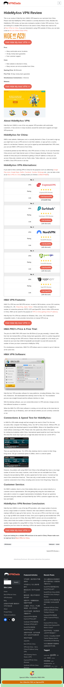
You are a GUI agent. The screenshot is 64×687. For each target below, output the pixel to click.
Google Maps (15, 172)
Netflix (22, 172)
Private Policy (8, 612)
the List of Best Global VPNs (18, 30)
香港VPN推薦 (28, 638)
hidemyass (51, 544)
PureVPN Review (46, 263)
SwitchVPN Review (52, 551)
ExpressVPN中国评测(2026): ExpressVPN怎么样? (51, 618)
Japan (26, 307)
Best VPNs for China (11, 28)
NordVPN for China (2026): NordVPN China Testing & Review (52, 594)
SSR (53, 663)
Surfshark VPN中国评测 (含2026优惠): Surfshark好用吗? (52, 602)
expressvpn (46, 655)
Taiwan (30, 307)
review (57, 544)
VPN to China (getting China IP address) (45, 312)
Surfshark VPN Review (46, 216)
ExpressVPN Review (46, 192)
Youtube (34, 172)
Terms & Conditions (9, 615)
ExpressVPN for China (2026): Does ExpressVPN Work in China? (52, 625)
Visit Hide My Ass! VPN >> (17, 42)
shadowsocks (48, 663)
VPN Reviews (7, 544)
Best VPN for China (29, 644)
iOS (58, 655)
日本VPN (26, 641)
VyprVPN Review (46, 287)
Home (5, 591)
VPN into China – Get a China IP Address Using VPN (31, 649)
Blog (5, 600)
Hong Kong (19, 307)
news (49, 658)
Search (6, 579)
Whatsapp (41, 172)
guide (53, 655)
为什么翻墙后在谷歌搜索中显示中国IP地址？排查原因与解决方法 (52, 581)
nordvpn (53, 658)
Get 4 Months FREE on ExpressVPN (32, 682)
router (52, 661)
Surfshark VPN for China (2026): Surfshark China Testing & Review (51, 610)
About (5, 609)
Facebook (28, 172)
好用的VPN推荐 (43, 174)
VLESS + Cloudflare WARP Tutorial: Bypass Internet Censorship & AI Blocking (52, 638)
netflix (45, 658)
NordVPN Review (46, 240)
